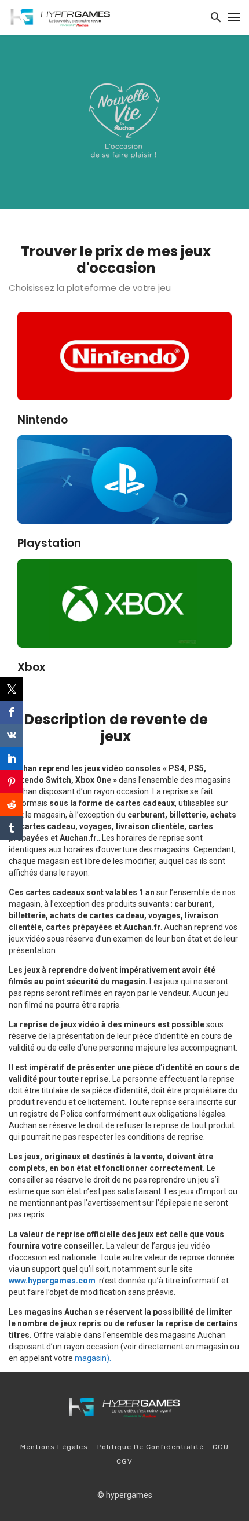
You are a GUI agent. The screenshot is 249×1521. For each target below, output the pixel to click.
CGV (124, 1461)
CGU (221, 1447)
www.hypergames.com (52, 1280)
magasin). (93, 1358)
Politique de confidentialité (150, 1447)
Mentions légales (54, 1447)
